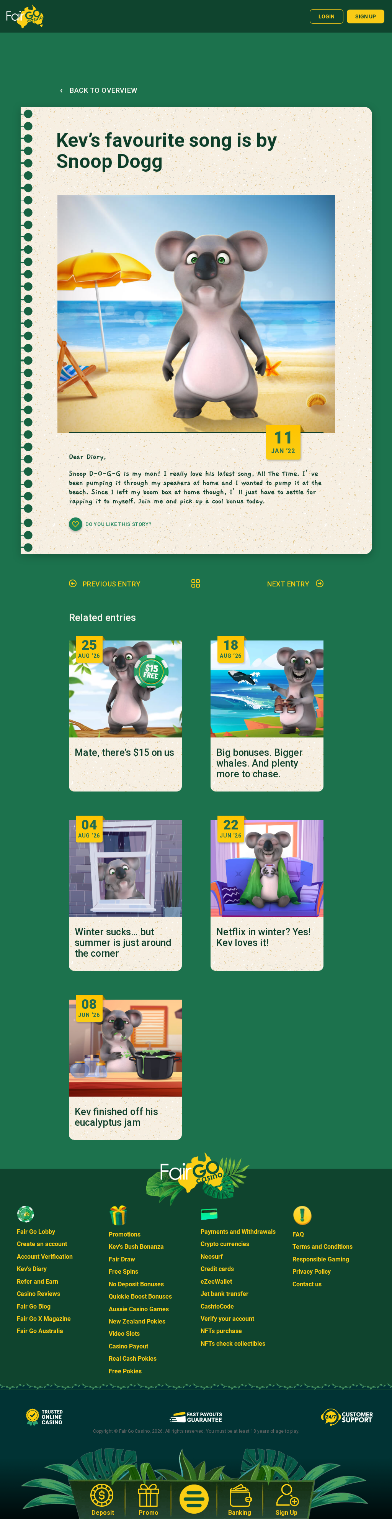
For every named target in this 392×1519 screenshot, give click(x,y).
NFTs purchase (221, 1331)
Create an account (42, 1244)
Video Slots (124, 1333)
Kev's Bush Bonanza (136, 1246)
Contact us (307, 1284)
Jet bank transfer (224, 1293)
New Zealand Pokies (137, 1321)
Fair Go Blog (34, 1306)
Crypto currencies (225, 1244)
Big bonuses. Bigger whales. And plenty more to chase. (259, 763)
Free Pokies (125, 1371)
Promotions (124, 1234)
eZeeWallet (216, 1281)
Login (326, 16)
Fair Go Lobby (36, 1231)
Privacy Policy (311, 1271)
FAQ (298, 1234)
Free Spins (123, 1271)
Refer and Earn (37, 1281)
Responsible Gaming (320, 1259)
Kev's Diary (32, 1269)
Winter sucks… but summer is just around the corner (123, 943)
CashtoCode (217, 1306)
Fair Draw (122, 1259)
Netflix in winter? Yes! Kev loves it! (263, 937)
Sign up (365, 16)
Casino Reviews (38, 1293)
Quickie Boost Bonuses (140, 1296)
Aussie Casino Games (139, 1309)
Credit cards (217, 1269)
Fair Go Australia (40, 1331)
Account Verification (45, 1256)
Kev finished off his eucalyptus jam (116, 1117)
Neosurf (212, 1256)
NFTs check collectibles (233, 1343)
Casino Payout (128, 1346)
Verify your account (227, 1318)
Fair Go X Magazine (44, 1318)
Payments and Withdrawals (238, 1231)
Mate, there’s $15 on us (124, 752)
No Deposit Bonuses (136, 1284)
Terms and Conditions (322, 1246)
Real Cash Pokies (133, 1358)
